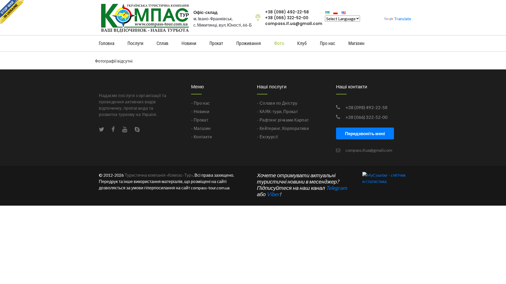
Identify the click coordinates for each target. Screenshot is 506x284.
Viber (273, 194)
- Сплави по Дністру (277, 102)
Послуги (135, 43)
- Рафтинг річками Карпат (283, 119)
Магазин (356, 43)
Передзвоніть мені (365, 133)
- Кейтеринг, (269, 128)
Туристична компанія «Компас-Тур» (159, 175)
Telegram (336, 188)
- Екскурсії (267, 136)
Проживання (248, 43)
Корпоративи (295, 128)
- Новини (200, 111)
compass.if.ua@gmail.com (293, 23)
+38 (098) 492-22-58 (287, 12)
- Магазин (201, 128)
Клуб (302, 43)
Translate (402, 18)
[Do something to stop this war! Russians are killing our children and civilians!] (12, 12)
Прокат (216, 43)
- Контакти (201, 136)
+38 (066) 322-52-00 (286, 18)
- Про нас (200, 102)
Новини (189, 43)
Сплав (162, 43)
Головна (106, 43)
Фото (279, 43)
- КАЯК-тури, (270, 111)
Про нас (327, 43)
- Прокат (199, 119)
